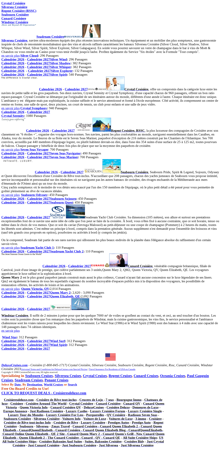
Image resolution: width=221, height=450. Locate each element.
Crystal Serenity (12, 116)
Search (72, 384)
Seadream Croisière (50, 36)
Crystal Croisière (13, 3)
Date (18, 384)
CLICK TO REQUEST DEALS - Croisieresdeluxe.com (43, 393)
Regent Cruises (120, 376)
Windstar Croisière (14, 22)
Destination (34, 384)
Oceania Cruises (172, 376)
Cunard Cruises (146, 376)
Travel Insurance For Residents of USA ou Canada (112, 369)
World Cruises (53, 384)
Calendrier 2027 (38, 59)
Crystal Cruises (95, 376)
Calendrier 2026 (12, 59)
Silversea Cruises (68, 376)
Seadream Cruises (29, 380)
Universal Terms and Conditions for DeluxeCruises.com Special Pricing (54, 369)
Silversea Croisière (14, 40)
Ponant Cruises (56, 380)
